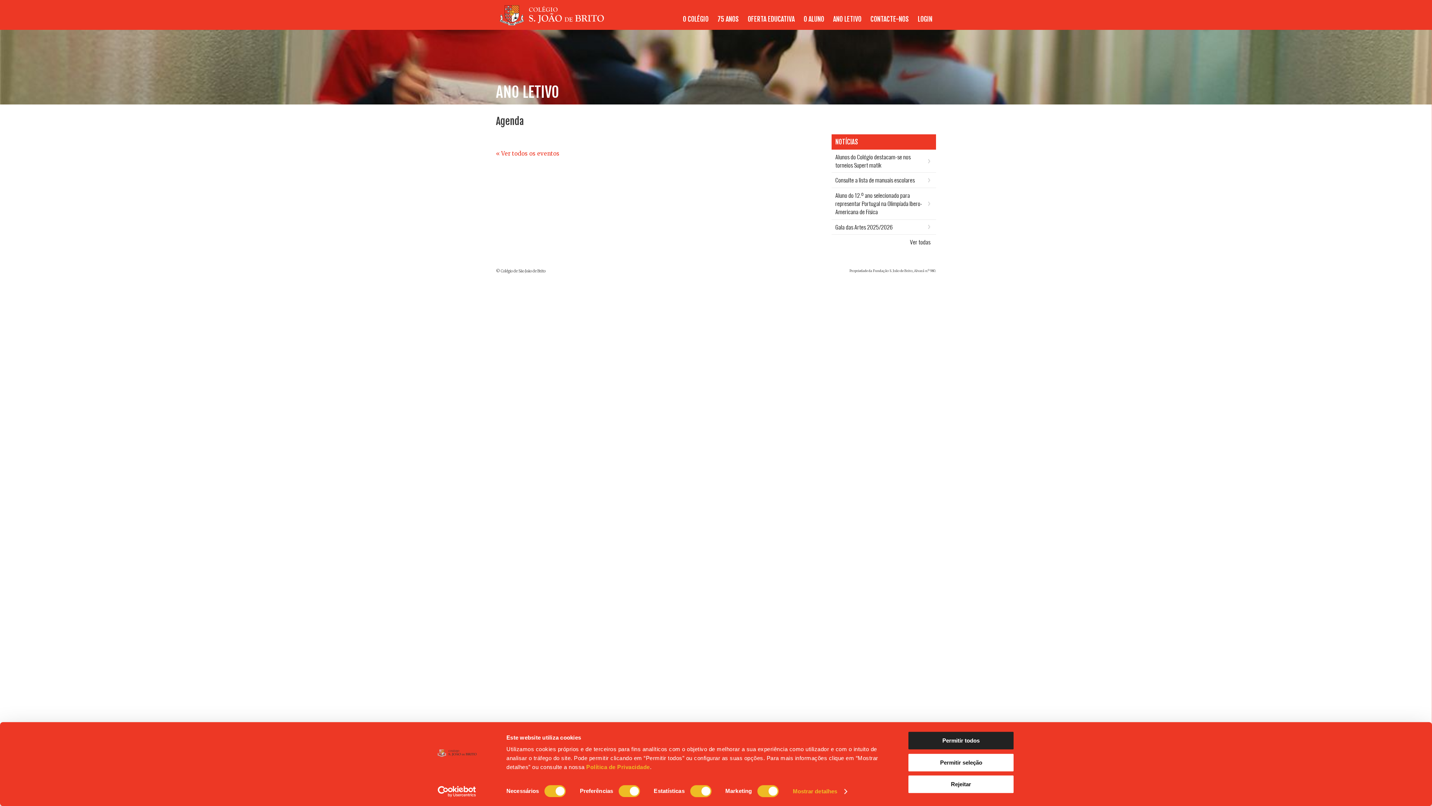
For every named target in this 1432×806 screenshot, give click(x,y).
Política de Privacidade (618, 767)
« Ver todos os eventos (527, 153)
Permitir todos (961, 740)
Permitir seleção (961, 762)
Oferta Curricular (755, 23)
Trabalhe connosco (909, 23)
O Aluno (876, 23)
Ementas (872, 23)
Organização (771, 23)
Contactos (702, 23)
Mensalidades (916, 23)
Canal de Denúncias (856, 23)
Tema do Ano (787, 23)
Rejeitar (961, 784)
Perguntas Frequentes (801, 23)
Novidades (821, 23)
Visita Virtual (916, 23)
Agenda (848, 23)
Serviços (803, 23)
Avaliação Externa (910, 23)
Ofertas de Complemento (812, 23)
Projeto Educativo (728, 23)
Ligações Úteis (877, 23)
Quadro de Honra (912, 23)
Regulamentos (837, 23)
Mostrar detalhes (815, 791)
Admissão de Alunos (871, 23)
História (690, 23)
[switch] (629, 791)
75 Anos (728, 19)
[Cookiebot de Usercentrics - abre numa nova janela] (457, 791)
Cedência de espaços (745, 23)
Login (925, 19)
